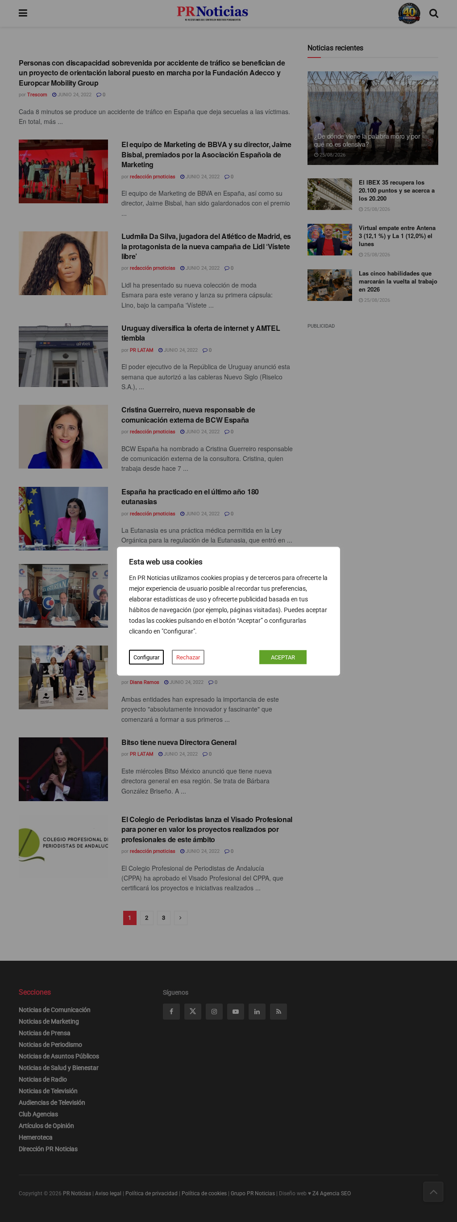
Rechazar (188, 657)
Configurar (146, 657)
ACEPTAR (283, 657)
